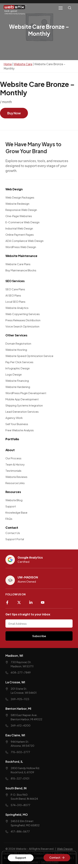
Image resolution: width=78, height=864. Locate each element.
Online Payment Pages (19, 234)
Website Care (23, 64)
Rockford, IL (14, 761)
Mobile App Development (22, 399)
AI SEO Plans (13, 295)
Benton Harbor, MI (18, 708)
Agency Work (14, 417)
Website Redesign (17, 203)
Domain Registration (18, 343)
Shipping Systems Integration (24, 405)
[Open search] (70, 10)
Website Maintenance (21, 256)
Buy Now (14, 113)
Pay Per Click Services (19, 362)
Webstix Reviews (16, 476)
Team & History (15, 464)
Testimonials (13, 470)
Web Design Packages (19, 197)
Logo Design (13, 374)
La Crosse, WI (15, 682)
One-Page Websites (18, 216)
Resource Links (15, 483)
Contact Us (12, 533)
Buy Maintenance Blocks (20, 270)
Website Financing (17, 380)
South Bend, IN (15, 788)
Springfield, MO (16, 814)
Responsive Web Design (21, 209)
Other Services (16, 335)
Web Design (14, 189)
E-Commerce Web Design (22, 222)
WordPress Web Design (20, 247)
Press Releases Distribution (22, 320)
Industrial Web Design (19, 228)
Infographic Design (17, 368)
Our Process (13, 458)
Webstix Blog (13, 500)
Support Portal (14, 539)
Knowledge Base (16, 512)
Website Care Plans (17, 264)
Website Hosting (16, 349)
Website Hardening (17, 386)
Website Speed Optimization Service (29, 356)
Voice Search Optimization (22, 326)
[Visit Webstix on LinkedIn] (32, 601)
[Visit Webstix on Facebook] (8, 601)
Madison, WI (14, 655)
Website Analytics (16, 307)
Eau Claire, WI (15, 735)
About (10, 450)
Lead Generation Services (22, 411)
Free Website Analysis (19, 430)
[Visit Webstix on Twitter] (20, 601)
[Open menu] (60, 8)
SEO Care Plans (15, 289)
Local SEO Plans (15, 301)
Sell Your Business (16, 424)
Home (8, 64)
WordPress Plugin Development (25, 393)
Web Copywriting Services (22, 314)
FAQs (8, 518)
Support (10, 506)
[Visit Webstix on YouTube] (44, 601)
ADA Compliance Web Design (24, 240)
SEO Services (15, 281)
